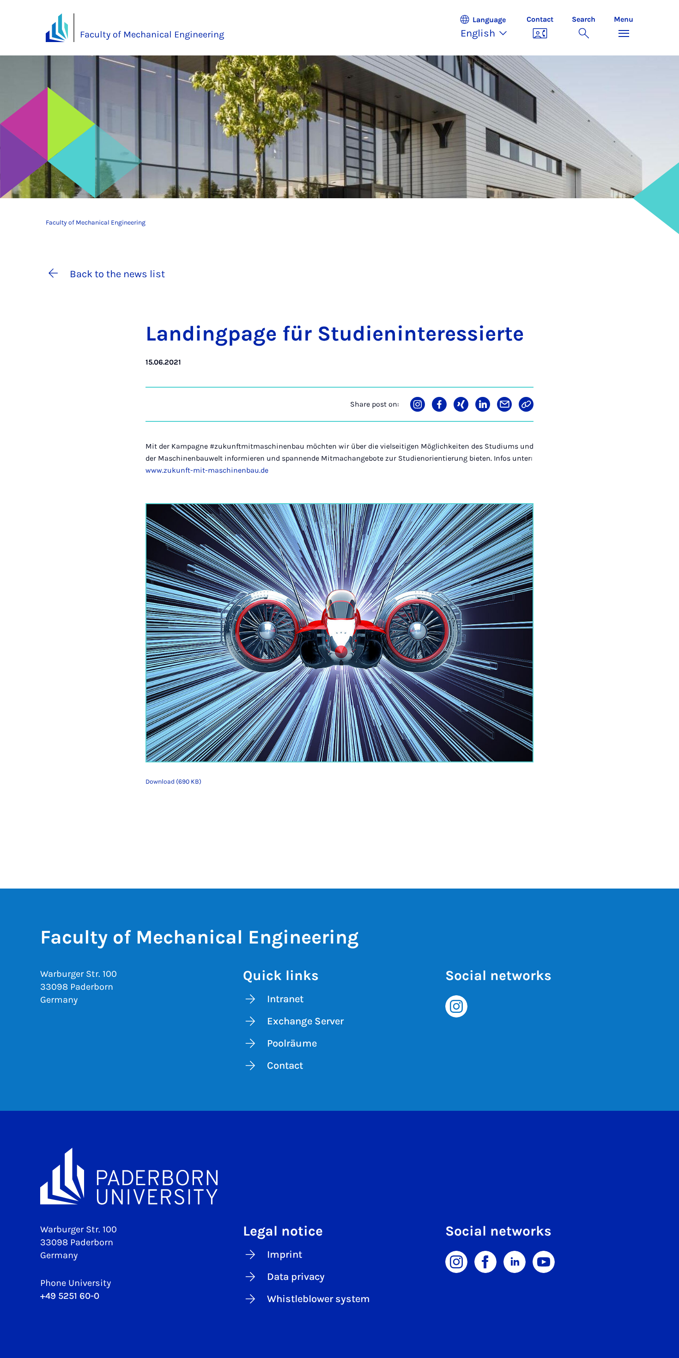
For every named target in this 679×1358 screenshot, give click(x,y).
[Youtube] (544, 1261)
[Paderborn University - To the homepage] (57, 27)
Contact (285, 1066)
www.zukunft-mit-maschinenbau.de (207, 470)
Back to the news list (117, 274)
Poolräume (292, 1043)
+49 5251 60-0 (69, 1296)
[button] (488, 28)
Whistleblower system (318, 1299)
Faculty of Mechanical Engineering (152, 34)
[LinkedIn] (514, 1261)
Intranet (285, 999)
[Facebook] (485, 1261)
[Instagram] (456, 1005)
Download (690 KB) (173, 782)
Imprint (284, 1254)
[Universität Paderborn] (339, 1176)
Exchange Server (305, 1021)
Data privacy (296, 1277)
